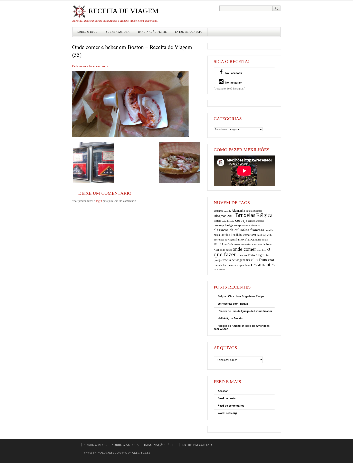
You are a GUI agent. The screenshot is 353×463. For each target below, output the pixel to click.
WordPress (105, 452)
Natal (216, 249)
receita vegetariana (239, 265)
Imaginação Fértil (152, 31)
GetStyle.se (141, 452)
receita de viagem (233, 260)
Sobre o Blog (87, 31)
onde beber (226, 249)
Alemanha (238, 210)
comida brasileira (231, 234)
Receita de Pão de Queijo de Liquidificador (245, 311)
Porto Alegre (256, 255)
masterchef (246, 244)
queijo (218, 260)
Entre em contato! (189, 31)
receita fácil (221, 265)
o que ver (242, 255)
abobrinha (218, 210)
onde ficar (261, 250)
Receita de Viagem (123, 11)
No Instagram (233, 82)
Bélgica (264, 215)
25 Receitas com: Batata (233, 303)
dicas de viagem (227, 239)
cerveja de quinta (242, 226)
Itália (217, 244)
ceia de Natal (228, 221)
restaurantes (263, 264)
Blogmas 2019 (224, 216)
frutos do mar (261, 240)
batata (249, 210)
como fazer (249, 234)
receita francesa (260, 259)
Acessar (223, 391)
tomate (222, 269)
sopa (216, 269)
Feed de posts (227, 398)
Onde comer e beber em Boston (90, 66)
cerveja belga (223, 225)
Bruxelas (245, 215)
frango (239, 239)
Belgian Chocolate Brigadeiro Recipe (241, 296)
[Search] (276, 8)
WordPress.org (227, 413)
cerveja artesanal (256, 220)
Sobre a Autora (118, 31)
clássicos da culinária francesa (239, 230)
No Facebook (233, 73)
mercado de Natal (262, 244)
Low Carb (227, 244)
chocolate (255, 225)
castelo (217, 220)
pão (266, 255)
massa (237, 244)
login (99, 200)
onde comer (244, 249)
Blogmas (257, 210)
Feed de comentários (231, 405)
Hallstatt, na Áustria (230, 318)
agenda (227, 211)
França (250, 239)
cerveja (241, 220)
